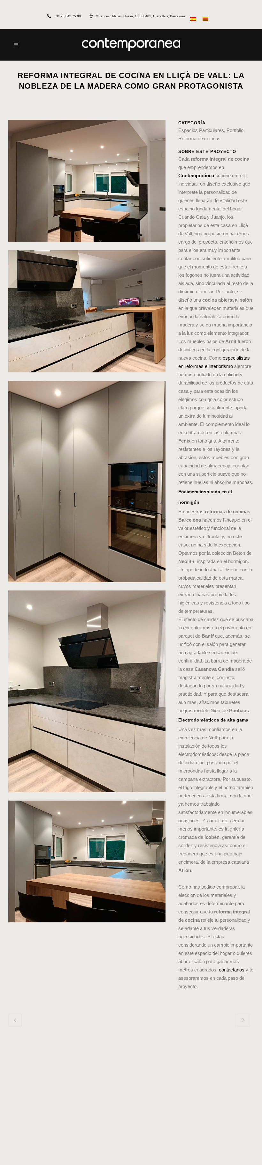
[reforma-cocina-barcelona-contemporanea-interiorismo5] (87, 586)
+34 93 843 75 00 (67, 16)
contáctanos (231, 969)
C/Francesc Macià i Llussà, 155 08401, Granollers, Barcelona (140, 16)
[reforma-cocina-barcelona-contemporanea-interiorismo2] (87, 926)
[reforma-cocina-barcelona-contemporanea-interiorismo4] (87, 796)
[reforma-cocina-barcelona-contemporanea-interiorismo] (87, 246)
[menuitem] (194, 18)
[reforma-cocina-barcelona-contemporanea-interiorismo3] (87, 376)
